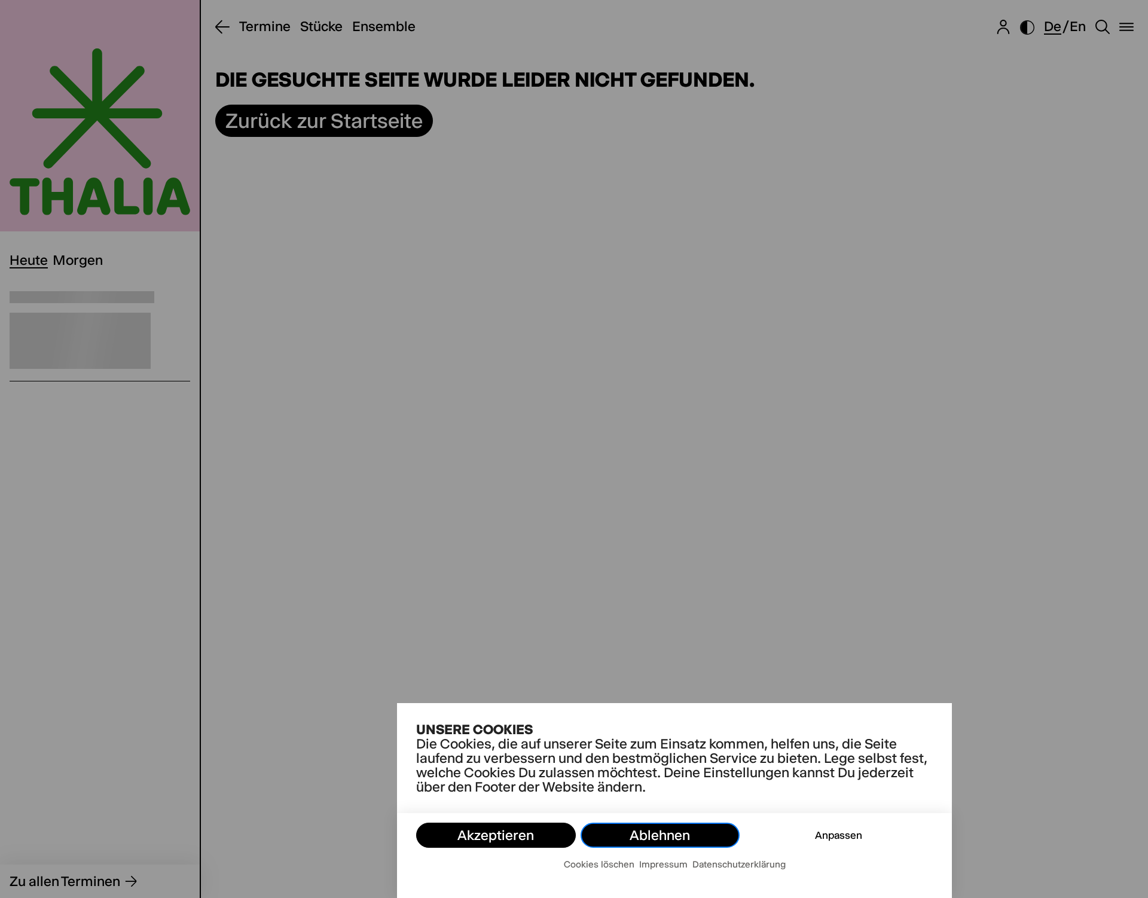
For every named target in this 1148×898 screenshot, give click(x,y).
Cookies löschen (599, 864)
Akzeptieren (495, 835)
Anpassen (838, 835)
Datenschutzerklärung (739, 864)
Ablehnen (660, 835)
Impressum (663, 864)
